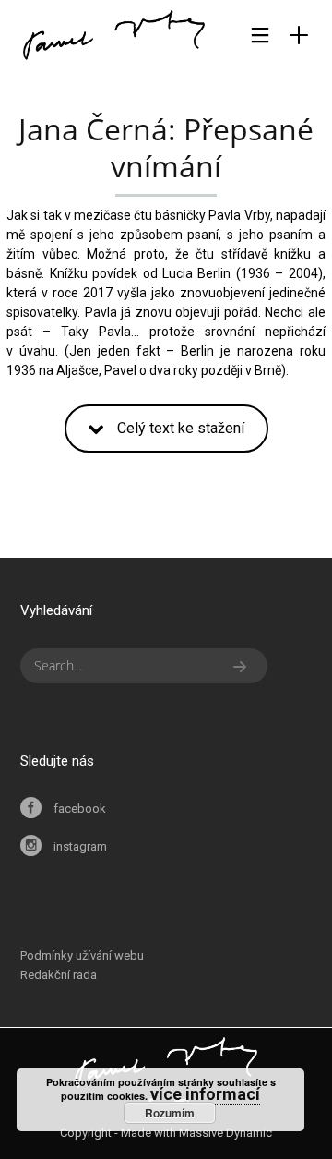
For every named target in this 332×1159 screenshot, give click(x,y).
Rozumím (170, 1113)
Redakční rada (58, 975)
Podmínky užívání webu (82, 955)
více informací (205, 1094)
